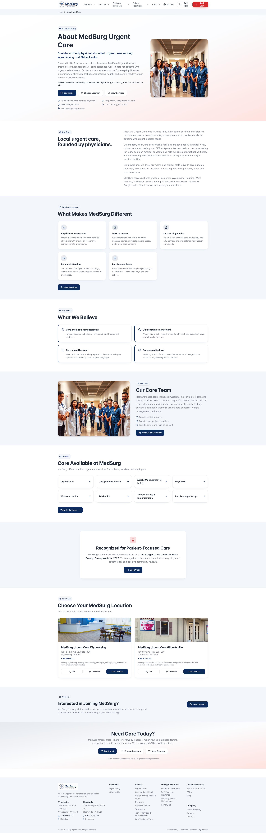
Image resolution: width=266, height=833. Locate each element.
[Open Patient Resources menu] (148, 4)
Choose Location (92, 93)
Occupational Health (144, 792)
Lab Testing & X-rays (144, 819)
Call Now (186, 4)
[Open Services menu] (108, 4)
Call (73, 671)
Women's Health (142, 805)
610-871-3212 (68, 658)
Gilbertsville (114, 792)
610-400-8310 (145, 658)
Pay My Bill (166, 805)
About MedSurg (194, 809)
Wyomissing (114, 788)
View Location (117, 671)
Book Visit (202, 4)
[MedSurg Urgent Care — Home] (68, 4)
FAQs (189, 792)
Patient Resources (137, 4)
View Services (117, 93)
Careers (190, 813)
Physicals (139, 802)
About (155, 4)
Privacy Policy (172, 830)
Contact (190, 816)
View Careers (199, 704)
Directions (96, 671)
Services (102, 4)
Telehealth (140, 809)
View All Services (68, 510)
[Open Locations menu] (94, 4)
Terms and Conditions (188, 830)
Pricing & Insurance (117, 4)
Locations (87, 4)
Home (60, 12)
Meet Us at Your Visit (152, 432)
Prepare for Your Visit (196, 788)
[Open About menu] (160, 4)
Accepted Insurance (170, 788)
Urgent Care (140, 788)
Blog (189, 795)
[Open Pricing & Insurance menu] (129, 4)
